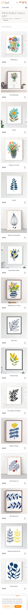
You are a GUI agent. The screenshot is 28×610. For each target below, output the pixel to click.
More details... (7, 606)
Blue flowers (14, 586)
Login (26, 2)
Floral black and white (14, 411)
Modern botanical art (14, 551)
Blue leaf (14, 340)
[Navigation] (26, 7)
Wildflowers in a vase (14, 305)
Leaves (14, 200)
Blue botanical (14, 516)
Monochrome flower (14, 235)
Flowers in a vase (14, 165)
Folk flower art (14, 481)
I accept (18, 606)
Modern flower (14, 446)
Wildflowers (14, 60)
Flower (14, 130)
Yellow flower (14, 376)
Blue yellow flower (14, 270)
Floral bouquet (14, 95)
